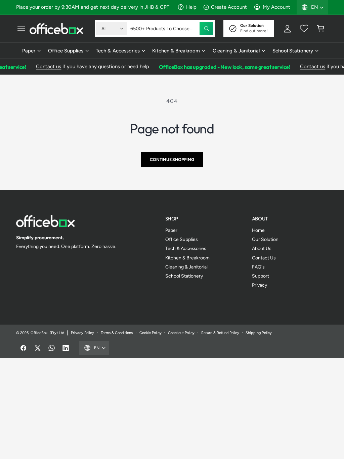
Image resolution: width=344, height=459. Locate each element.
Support (260, 276)
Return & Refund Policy (220, 333)
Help (191, 7)
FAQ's (258, 266)
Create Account (229, 7)
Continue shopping (172, 159)
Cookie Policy (150, 333)
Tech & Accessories (185, 248)
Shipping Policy (258, 333)
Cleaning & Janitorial (186, 266)
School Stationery (184, 276)
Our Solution (265, 239)
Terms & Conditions (117, 333)
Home (258, 230)
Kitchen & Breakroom (187, 257)
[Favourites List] (304, 28)
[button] (21, 28)
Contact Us (263, 257)
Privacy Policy (82, 333)
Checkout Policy (181, 333)
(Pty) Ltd (57, 333)
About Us (261, 248)
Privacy (259, 285)
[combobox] (172, 28)
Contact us (46, 67)
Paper (171, 230)
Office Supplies (181, 239)
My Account (276, 7)
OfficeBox (39, 333)
